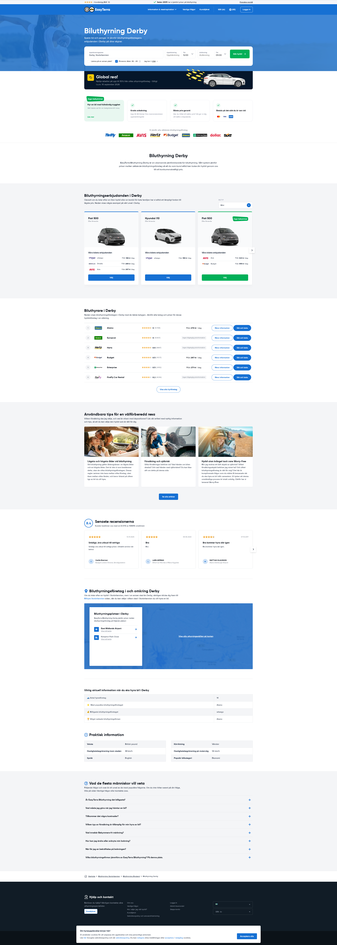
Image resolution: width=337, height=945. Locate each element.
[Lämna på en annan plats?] (88, 61)
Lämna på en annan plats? (101, 61)
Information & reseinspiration (161, 9)
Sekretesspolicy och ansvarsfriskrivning (143, 916)
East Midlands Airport (111, 628)
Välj (111, 277)
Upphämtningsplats (96, 52)
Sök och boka (242, 328)
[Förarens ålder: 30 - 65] (116, 61)
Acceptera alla (247, 936)
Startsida (91, 876)
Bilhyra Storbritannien (94, 598)
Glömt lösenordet (177, 906)
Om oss (130, 903)
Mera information (222, 328)
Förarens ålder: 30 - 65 (128, 61)
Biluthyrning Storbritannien (109, 876)
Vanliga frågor (189, 9)
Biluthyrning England (131, 876)
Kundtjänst (204, 9)
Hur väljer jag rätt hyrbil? (137, 909)
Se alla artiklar (168, 496)
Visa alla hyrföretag (168, 389)
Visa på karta (106, 631)
